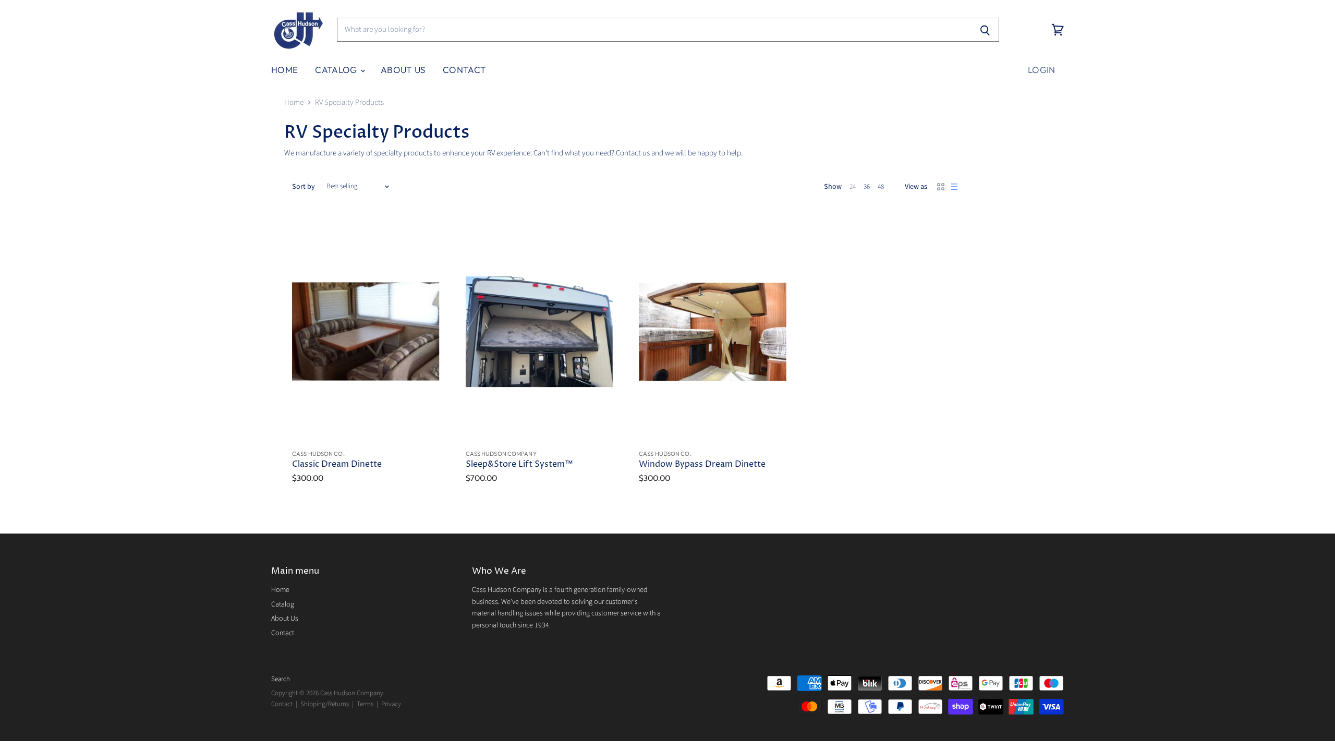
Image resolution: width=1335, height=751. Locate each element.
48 (881, 186)
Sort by (303, 187)
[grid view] (941, 186)
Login (1041, 69)
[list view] (954, 186)
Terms (365, 704)
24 (852, 186)
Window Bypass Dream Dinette (702, 464)
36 (867, 186)
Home (284, 69)
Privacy (391, 704)
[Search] (985, 30)
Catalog (337, 69)
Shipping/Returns (324, 704)
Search (280, 679)
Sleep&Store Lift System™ (519, 464)
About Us (403, 69)
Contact (464, 69)
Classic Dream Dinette (337, 464)
